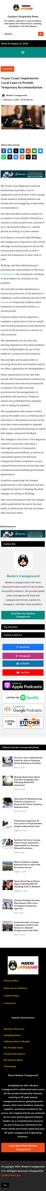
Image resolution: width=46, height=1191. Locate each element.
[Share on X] (15, 150)
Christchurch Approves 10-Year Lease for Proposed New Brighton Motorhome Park (28, 823)
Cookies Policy (11, 995)
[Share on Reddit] (28, 150)
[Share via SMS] (40, 150)
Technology (10, 1066)
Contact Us (10, 1003)
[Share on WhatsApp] (3, 157)
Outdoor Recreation (14, 1053)
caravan (5, 302)
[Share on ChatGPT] (9, 157)
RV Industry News (13, 1060)
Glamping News (12, 1035)
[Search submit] (41, 34)
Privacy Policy (11, 980)
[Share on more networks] (34, 157)
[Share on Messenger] (9, 150)
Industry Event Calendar (17, 1041)
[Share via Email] (34, 150)
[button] (23, 52)
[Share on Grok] (28, 157)
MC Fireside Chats (13, 1047)
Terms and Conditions (15, 988)
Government (7, 274)
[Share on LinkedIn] (22, 150)
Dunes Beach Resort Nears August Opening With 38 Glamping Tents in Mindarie (27, 884)
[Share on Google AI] (15, 157)
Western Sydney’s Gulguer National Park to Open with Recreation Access (27, 865)
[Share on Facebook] (3, 150)
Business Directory (14, 1029)
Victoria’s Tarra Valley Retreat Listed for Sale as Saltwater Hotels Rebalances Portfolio (28, 760)
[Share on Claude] (22, 157)
